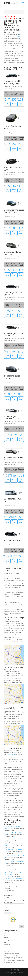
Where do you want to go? (11, 886)
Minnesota (7, 944)
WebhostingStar (14, 974)
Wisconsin (6, 951)
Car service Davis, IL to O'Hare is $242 (14, 849)
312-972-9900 (18, 36)
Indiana (6, 937)
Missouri (6, 946)
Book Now (14, 104)
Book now (7, 104)
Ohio (5, 949)
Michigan (6, 942)
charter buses (11, 754)
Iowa (5, 933)
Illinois (5, 935)
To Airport (6, 908)
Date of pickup (8, 895)
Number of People (9, 890)
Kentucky (6, 940)
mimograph (14, 972)
